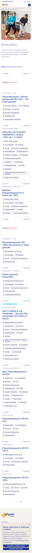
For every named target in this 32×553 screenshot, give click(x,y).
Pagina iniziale (6, 9)
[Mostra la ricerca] (30, 1)
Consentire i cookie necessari (16, 546)
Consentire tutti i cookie (16, 549)
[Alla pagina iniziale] (7, 515)
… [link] (15, 501)
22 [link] (17, 501)
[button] (29, 5)
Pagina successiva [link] (21, 501)
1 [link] (10, 501)
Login (24, 1)
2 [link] (13, 501)
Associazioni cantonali (7, 1)
